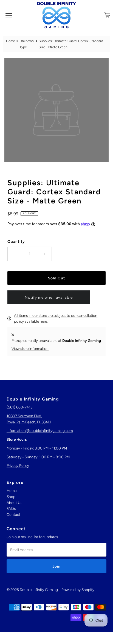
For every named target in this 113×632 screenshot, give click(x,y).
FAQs (11, 508)
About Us (14, 502)
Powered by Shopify (77, 589)
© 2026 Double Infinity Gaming (32, 589)
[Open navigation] (8, 15)
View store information (30, 348)
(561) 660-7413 (19, 407)
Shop (11, 496)
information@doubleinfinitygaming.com (40, 430)
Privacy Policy (18, 465)
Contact (13, 514)
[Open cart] (107, 15)
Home (10, 41)
